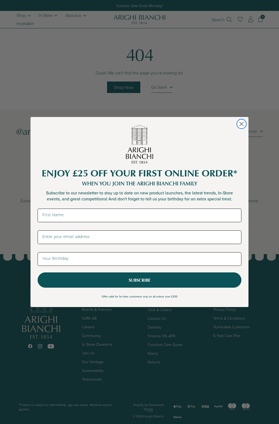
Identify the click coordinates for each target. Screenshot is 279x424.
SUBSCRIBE (139, 280)
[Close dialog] (241, 124)
